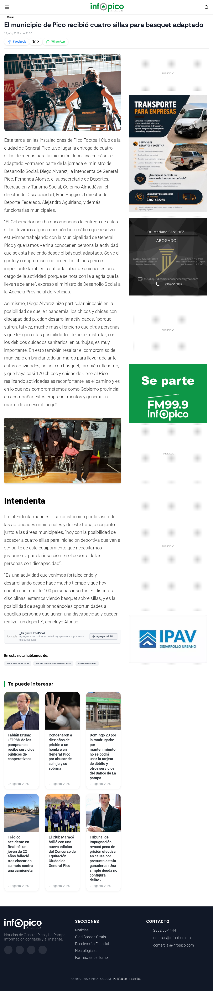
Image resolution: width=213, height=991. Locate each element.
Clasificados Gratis (90, 937)
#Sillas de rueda (87, 663)
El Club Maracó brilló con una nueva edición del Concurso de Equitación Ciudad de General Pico (62, 851)
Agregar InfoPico (105, 636)
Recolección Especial (92, 944)
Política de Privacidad (127, 979)
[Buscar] (206, 7)
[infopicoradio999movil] (168, 393)
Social (10, 17)
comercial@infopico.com (173, 945)
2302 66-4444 (164, 930)
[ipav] (168, 638)
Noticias (82, 930)
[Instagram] (20, 950)
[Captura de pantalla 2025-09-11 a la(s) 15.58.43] (168, 256)
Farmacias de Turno (91, 957)
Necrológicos (86, 951)
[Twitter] (31, 950)
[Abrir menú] (7, 7)
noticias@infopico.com (172, 938)
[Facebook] (8, 950)
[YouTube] (42, 950)
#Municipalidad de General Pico (53, 663)
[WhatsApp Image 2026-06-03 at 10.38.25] (168, 153)
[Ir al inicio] (107, 7)
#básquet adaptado (18, 663)
